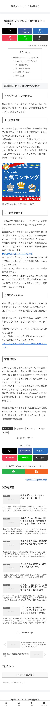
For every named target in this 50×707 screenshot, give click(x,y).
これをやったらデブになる (26, 61)
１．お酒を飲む (22, 65)
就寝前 (43, 429)
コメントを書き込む (25, 675)
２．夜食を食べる (23, 68)
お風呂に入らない (23, 72)
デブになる (33, 429)
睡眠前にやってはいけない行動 (25, 57)
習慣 (6, 432)
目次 (21, 52)
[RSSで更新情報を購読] (36, 471)
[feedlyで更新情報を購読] (13, 471)
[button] (40, 38)
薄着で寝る (20, 76)
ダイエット (9, 429)
